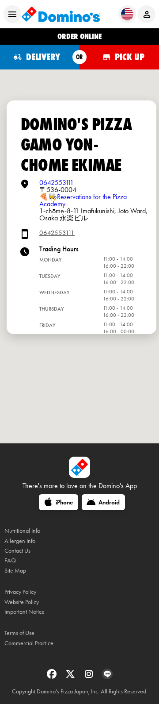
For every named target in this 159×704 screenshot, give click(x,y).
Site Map (15, 570)
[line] (107, 677)
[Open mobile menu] (12, 14)
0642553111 (56, 182)
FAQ (10, 560)
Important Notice (24, 612)
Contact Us (17, 550)
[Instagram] (89, 677)
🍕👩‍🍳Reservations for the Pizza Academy (83, 200)
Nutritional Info (22, 531)
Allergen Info (19, 541)
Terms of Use (19, 633)
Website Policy (21, 602)
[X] (71, 677)
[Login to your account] (146, 14)
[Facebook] (52, 677)
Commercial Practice (28, 643)
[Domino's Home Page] (61, 14)
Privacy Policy (20, 592)
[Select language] (127, 14)
